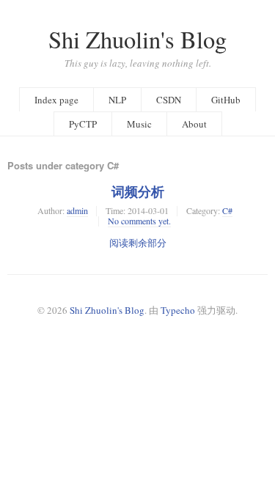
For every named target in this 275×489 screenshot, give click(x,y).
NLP (117, 99)
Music (139, 123)
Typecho (178, 310)
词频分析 (137, 191)
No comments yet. (139, 221)
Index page (56, 99)
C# (227, 210)
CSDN (168, 99)
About (194, 123)
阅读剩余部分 (137, 242)
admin (77, 210)
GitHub (226, 99)
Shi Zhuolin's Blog (137, 39)
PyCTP (83, 123)
